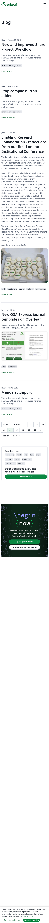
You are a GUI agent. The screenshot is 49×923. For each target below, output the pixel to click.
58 (36, 424)
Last (16, 435)
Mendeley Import (16, 392)
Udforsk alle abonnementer (24, 547)
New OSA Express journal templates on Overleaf (23, 317)
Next (6, 435)
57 (30, 424)
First (6, 424)
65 (35, 430)
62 (16, 430)
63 (23, 430)
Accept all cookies (31, 920)
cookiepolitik (28, 916)
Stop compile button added (19, 93)
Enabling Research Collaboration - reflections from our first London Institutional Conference (24, 144)
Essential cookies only (12, 920)
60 (4, 430)
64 (29, 430)
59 (43, 424)
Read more (8, 71)
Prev (17, 424)
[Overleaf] (9, 4)
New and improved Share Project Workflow (23, 47)
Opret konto (26, 476)
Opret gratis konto (24, 541)
